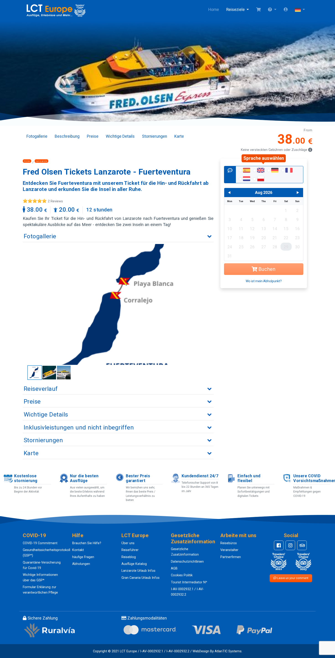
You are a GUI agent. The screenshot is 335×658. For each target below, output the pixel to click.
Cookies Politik (182, 575)
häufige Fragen (83, 557)
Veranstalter (229, 550)
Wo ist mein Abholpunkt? (264, 281)
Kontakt (78, 550)
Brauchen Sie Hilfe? (86, 543)
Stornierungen (154, 136)
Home (213, 9)
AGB (174, 568)
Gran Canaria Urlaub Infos (140, 578)
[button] (272, 10)
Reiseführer (130, 550)
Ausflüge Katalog (134, 564)
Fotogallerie (36, 136)
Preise (92, 136)
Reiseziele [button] (236, 9)
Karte (179, 136)
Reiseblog (128, 557)
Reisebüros (228, 543)
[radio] (244, 170)
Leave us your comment (292, 578)
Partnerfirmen (230, 557)
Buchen (266, 269)
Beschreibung (67, 136)
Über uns (127, 543)
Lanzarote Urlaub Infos (138, 571)
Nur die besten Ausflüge (84, 478)
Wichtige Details (120, 136)
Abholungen (81, 564)
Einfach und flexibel (248, 478)
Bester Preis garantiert (138, 478)
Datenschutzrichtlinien (187, 562)
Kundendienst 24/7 (200, 476)
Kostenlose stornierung (25, 478)
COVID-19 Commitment (40, 543)
